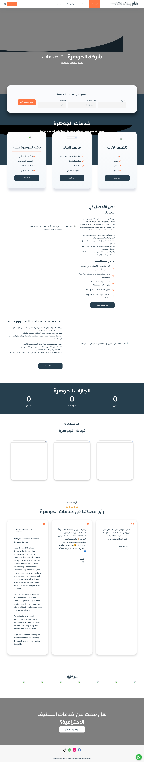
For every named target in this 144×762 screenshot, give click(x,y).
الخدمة (63, 100)
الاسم (123, 100)
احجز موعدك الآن (26, 102)
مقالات (49, 4)
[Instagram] (74, 750)
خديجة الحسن (123, 546)
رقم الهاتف (91, 100)
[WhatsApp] (69, 750)
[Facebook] (79, 750)
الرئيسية (95, 4)
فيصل (81, 559)
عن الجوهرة (71, 4)
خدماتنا (83, 4)
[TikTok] (64, 750)
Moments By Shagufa (24, 529)
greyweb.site (57, 758)
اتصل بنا (12, 4)
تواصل (59, 4)
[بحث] (5, 4)
